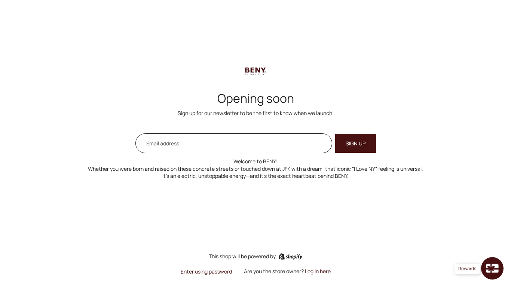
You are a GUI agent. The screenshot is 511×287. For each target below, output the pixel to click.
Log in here (318, 271)
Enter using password (206, 271)
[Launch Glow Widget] (492, 268)
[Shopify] (290, 256)
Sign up (355, 143)
